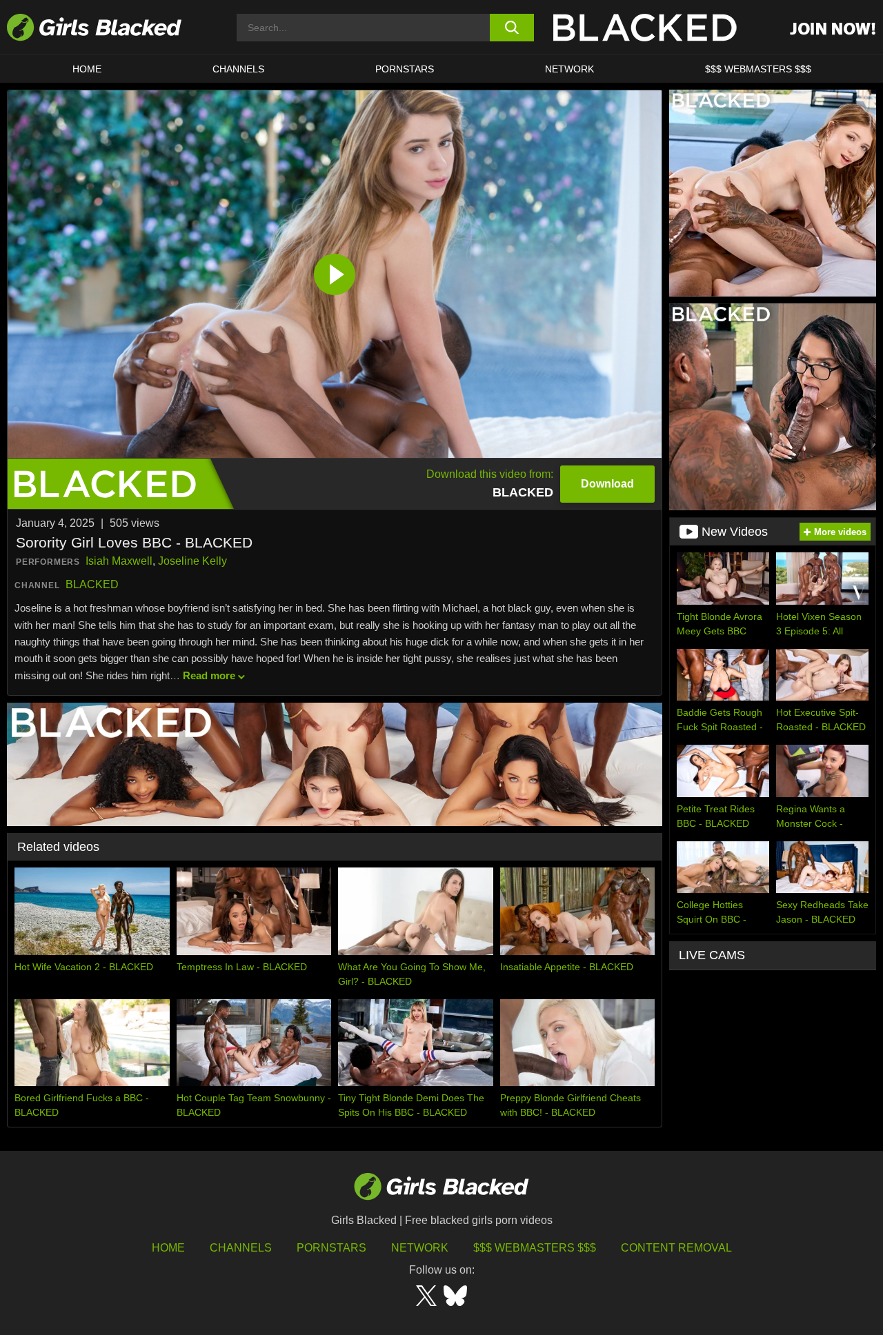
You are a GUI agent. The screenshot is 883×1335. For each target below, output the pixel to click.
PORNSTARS (404, 68)
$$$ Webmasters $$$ (758, 68)
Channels (238, 68)
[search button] (512, 27)
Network (569, 68)
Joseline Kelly (192, 561)
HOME (86, 68)
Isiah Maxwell (119, 561)
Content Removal (676, 1248)
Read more (209, 675)
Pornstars (331, 1248)
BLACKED (92, 584)
